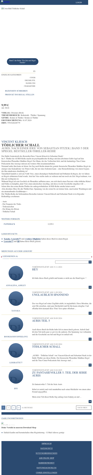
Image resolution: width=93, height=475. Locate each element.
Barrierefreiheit (46, 463)
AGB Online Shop (46, 458)
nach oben (82, 407)
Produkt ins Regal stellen (19, 94)
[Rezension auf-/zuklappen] (90, 287)
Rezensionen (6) (9, 256)
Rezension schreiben (16, 91)
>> (19, 407)
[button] (81, 2)
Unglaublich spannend (50, 295)
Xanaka (7, 238)
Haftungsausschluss (46, 468)
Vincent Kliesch (14, 142)
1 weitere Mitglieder (33, 238)
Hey (35, 269)
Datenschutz (46, 448)
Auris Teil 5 (41, 321)
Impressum (46, 443)
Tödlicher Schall (46, 346)
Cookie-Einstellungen (46, 472)
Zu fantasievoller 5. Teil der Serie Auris (59, 374)
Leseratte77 (16, 238)
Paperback (9, 224)
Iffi (18, 241)
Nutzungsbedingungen (46, 453)
